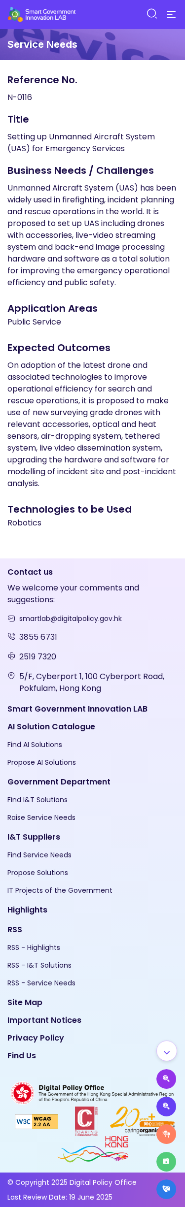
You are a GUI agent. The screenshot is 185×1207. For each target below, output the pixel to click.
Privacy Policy (35, 1038)
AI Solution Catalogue (51, 726)
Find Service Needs (39, 855)
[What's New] (166, 1189)
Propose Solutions (37, 873)
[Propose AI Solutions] (166, 1079)
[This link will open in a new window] (92, 1092)
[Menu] (171, 15)
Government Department (59, 781)
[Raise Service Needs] (166, 1134)
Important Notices (44, 1020)
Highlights (27, 909)
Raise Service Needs (41, 817)
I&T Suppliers (33, 837)
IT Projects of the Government (59, 890)
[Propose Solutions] (166, 1106)
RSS (14, 929)
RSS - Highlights (33, 947)
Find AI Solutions (34, 745)
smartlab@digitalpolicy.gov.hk (70, 618)
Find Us (21, 1055)
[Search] (151, 14)
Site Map (24, 1002)
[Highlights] (166, 1162)
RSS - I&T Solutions (39, 965)
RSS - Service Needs (41, 983)
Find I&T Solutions (37, 800)
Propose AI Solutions (41, 762)
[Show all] (167, 1051)
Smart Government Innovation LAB (77, 709)
